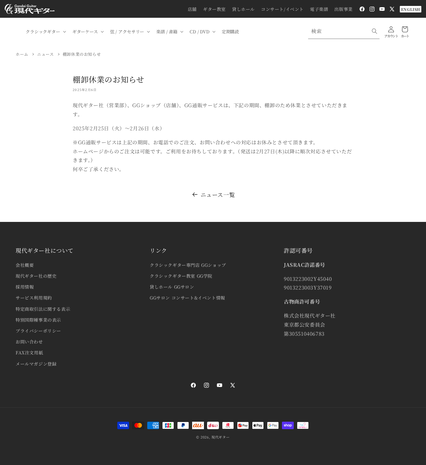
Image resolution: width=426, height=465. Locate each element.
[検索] (374, 31)
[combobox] (343, 31)
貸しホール (243, 9)
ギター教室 (214, 9)
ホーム (22, 54)
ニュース (45, 54)
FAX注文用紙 (29, 352)
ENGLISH (410, 9)
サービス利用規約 (34, 298)
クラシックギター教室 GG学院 (181, 276)
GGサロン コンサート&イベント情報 (187, 298)
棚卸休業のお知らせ (82, 54)
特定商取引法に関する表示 (43, 309)
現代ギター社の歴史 (36, 276)
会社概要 (25, 265)
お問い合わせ (29, 341)
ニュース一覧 (218, 194)
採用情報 (25, 287)
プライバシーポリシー (38, 331)
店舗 (192, 9)
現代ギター (220, 436)
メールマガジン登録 (36, 364)
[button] (45, 31)
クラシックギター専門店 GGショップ (188, 265)
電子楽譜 (319, 9)
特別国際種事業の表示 (38, 320)
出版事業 (343, 9)
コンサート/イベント (282, 9)
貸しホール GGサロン (172, 287)
